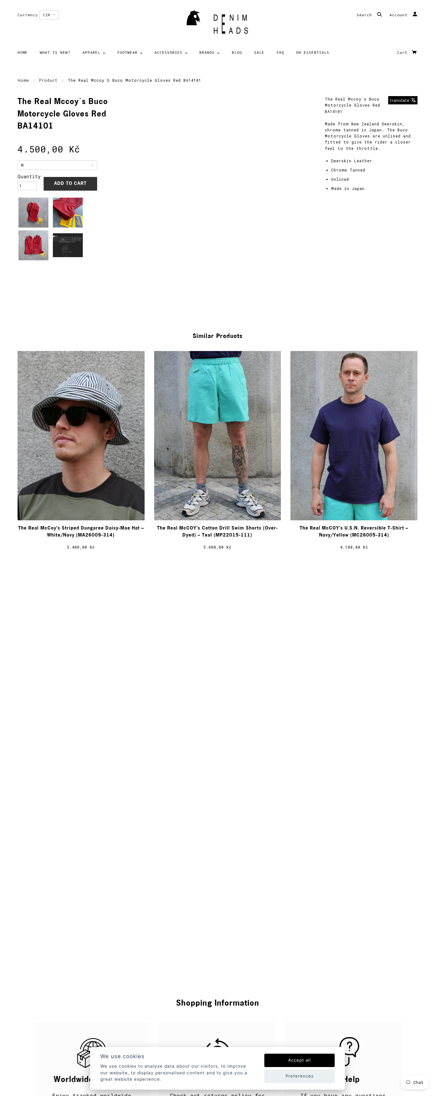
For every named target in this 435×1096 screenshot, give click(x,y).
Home (23, 80)
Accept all (299, 1060)
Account (399, 14)
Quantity (27, 176)
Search (365, 14)
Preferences (300, 1075)
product (48, 80)
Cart (403, 52)
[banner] (217, 24)
